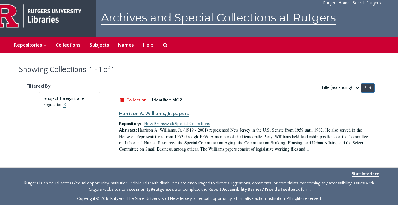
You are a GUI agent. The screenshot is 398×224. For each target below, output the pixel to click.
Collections (68, 45)
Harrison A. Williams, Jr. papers (154, 113)
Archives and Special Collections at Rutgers (218, 17)
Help (148, 45)
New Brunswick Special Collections (177, 123)
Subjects (99, 45)
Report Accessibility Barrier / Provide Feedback (254, 189)
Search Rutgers (367, 3)
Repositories (28, 45)
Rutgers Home (336, 3)
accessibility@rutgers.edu (151, 189)
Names (126, 45)
